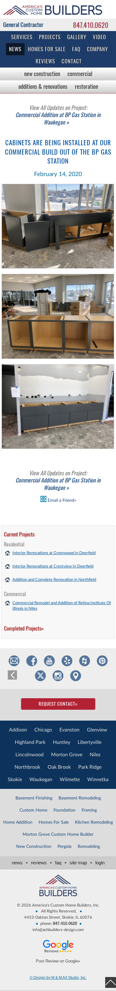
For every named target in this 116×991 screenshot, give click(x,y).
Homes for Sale (47, 49)
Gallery (76, 37)
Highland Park (30, 742)
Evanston (69, 729)
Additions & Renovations (42, 86)
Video (99, 37)
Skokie (15, 779)
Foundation (64, 810)
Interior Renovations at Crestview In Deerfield (52, 566)
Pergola (64, 846)
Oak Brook (59, 767)
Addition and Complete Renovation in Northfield (54, 580)
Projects (50, 37)
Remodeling (89, 846)
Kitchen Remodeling (94, 822)
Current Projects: (19, 534)
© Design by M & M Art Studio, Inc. (58, 977)
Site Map (81, 862)
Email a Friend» (61, 500)
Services (21, 37)
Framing (89, 810)
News (15, 49)
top (110, 982)
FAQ (76, 49)
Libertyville (89, 742)
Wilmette (70, 779)
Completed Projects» (24, 628)
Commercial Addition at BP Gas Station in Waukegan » (58, 115)
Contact (72, 61)
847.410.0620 (90, 25)
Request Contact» (58, 704)
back (12, 675)
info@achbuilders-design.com (58, 930)
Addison (18, 729)
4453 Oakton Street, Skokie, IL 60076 (58, 918)
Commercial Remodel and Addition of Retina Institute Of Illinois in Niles (61, 606)
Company (97, 49)
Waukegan (40, 779)
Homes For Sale (54, 822)
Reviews (45, 61)
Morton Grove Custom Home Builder (58, 834)
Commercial (79, 74)
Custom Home (33, 810)
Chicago (43, 729)
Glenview (97, 729)
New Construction (42, 74)
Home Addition (17, 822)
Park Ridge (89, 767)
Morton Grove (66, 754)
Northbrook (27, 767)
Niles (95, 754)
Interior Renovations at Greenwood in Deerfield (54, 553)
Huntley (61, 742)
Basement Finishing (33, 798)
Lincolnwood (29, 754)
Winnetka (98, 779)
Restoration (86, 86)
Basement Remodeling (79, 798)
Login (100, 862)
